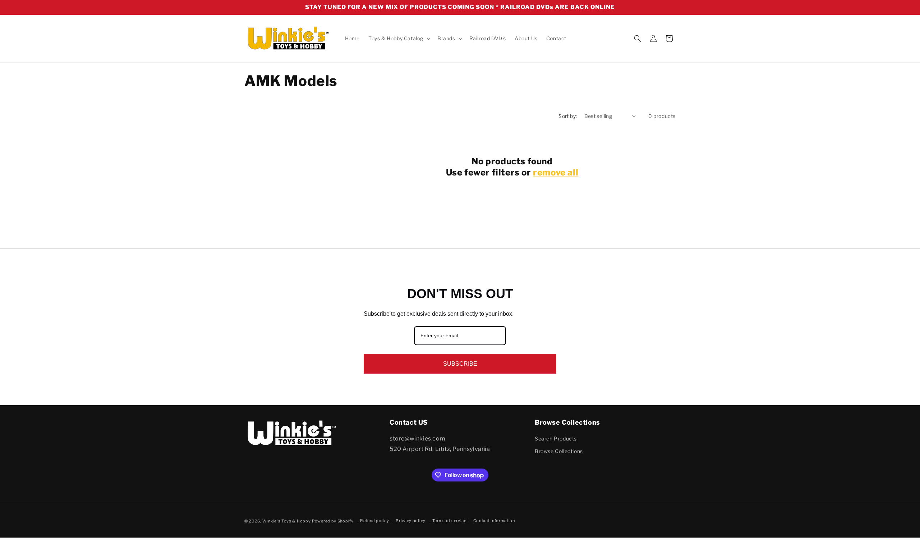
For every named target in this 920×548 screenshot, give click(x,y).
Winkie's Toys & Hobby (286, 521)
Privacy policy (411, 521)
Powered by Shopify (333, 521)
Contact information (494, 521)
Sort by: (567, 116)
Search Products (556, 439)
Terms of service (449, 521)
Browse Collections (559, 451)
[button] (398, 38)
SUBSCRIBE (460, 364)
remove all (555, 172)
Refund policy (374, 521)
